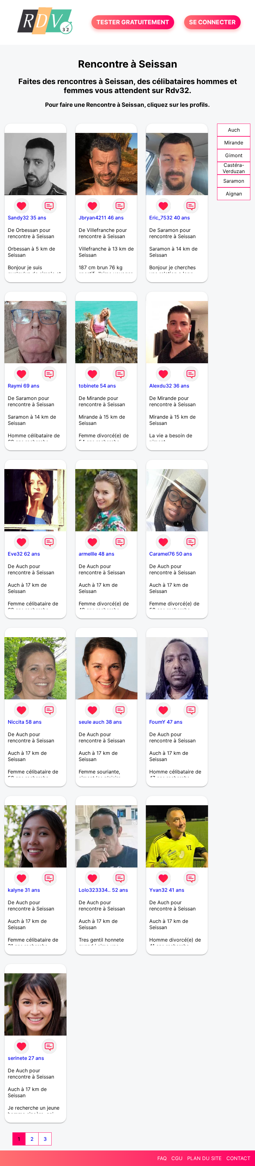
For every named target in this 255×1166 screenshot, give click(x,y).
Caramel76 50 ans (170, 554)
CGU (177, 1158)
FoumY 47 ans (166, 722)
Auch (234, 130)
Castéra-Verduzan (234, 168)
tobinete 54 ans (97, 386)
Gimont (234, 155)
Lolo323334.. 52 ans (103, 890)
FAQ (162, 1158)
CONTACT (238, 1158)
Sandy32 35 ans (27, 217)
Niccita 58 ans (25, 722)
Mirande (233, 142)
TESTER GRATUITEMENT (132, 22)
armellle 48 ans (96, 554)
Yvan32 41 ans (166, 890)
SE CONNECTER (212, 22)
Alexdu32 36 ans (169, 386)
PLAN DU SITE (204, 1158)
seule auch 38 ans (100, 722)
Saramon (233, 181)
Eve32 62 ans (24, 554)
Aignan (234, 193)
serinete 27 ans (26, 1058)
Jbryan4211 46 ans (101, 217)
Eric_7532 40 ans (169, 217)
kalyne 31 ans (24, 890)
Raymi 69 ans (23, 386)
